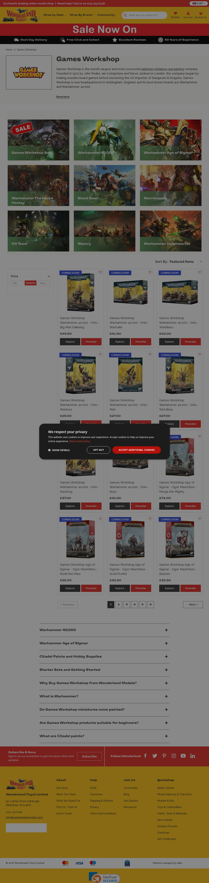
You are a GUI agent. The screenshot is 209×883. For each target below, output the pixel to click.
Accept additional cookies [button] (137, 449)
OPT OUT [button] (98, 449)
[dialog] (104, 441)
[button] (59, 449)
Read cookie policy (79, 441)
